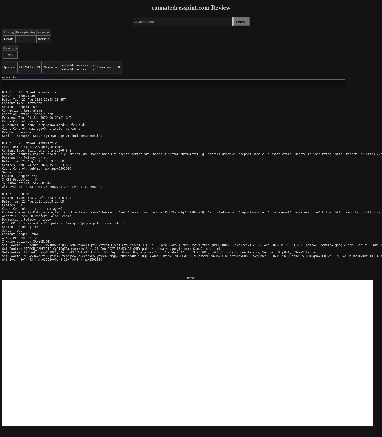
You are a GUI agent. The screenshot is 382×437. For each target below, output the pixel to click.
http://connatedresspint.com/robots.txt (39, 77)
